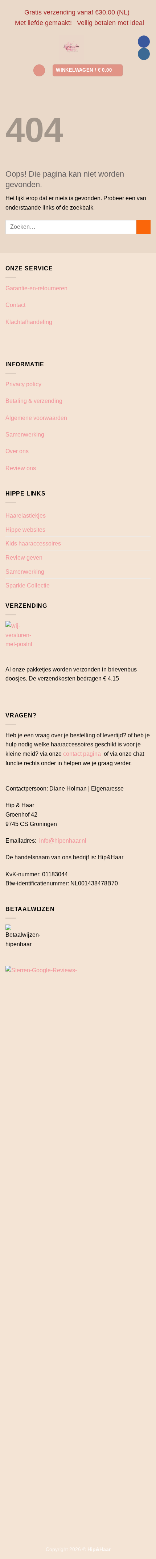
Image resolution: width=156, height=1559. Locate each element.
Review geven (23, 558)
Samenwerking (24, 434)
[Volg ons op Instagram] (144, 54)
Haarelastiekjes (25, 516)
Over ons (17, 451)
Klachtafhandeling (28, 322)
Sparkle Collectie (27, 585)
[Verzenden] (143, 227)
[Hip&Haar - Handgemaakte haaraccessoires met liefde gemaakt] (71, 47)
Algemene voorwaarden (36, 418)
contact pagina (82, 754)
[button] (39, 70)
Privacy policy (23, 384)
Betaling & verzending (33, 401)
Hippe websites (25, 530)
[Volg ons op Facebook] (144, 41)
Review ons (20, 468)
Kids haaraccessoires (33, 543)
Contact (15, 305)
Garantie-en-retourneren (36, 288)
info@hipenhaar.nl (62, 841)
